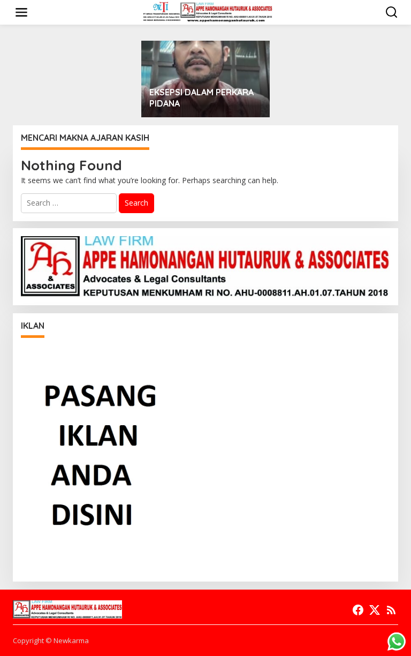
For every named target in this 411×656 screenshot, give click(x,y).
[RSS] (391, 610)
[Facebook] (358, 610)
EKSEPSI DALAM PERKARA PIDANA (201, 98)
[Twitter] (375, 610)
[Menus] (21, 12)
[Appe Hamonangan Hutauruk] (208, 11)
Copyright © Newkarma (51, 640)
